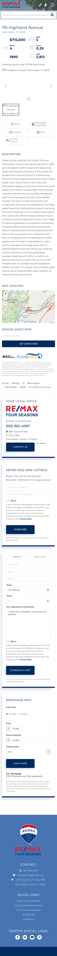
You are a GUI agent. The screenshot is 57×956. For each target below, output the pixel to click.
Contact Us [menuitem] (28, 919)
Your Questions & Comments (20, 607)
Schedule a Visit (39, 557)
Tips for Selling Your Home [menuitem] (28, 905)
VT (23, 383)
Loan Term (11, 707)
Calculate (20, 763)
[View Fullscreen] (6, 303)
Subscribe (20, 529)
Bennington (33, 383)
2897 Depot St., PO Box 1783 (30, 882)
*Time (9, 596)
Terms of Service (14, 681)
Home (5, 383)
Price (8, 723)
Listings (15, 383)
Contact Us (20, 447)
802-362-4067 (40, 5)
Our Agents (41, 443)
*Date (9, 585)
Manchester (11, 387)
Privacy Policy (26, 519)
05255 (23, 387)
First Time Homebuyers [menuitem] (28, 910)
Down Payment (13, 735)
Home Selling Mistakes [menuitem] (28, 901)
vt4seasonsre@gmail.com (30, 875)
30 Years (12, 714)
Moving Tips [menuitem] (28, 915)
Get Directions (28, 344)
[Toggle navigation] (52, 4)
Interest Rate (12, 746)
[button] (52, 15)
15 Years (24, 714)
